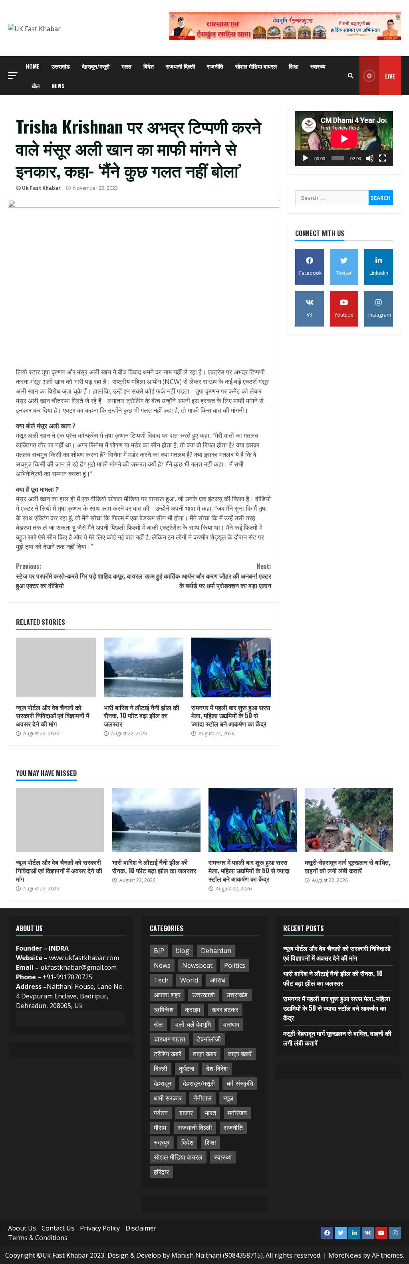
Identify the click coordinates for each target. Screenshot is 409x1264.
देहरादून (162, 1083)
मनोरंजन (237, 1112)
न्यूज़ (228, 1098)
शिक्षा (293, 66)
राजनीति (215, 66)
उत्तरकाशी (203, 994)
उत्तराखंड (61, 66)
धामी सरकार (168, 1098)
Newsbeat (197, 965)
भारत (126, 66)
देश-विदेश (217, 1068)
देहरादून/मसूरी (95, 66)
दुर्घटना (187, 1068)
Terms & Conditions (38, 1237)
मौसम (160, 1127)
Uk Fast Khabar (41, 188)
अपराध (217, 980)
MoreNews (344, 1255)
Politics (234, 965)
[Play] (306, 158)
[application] (344, 138)
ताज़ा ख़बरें (240, 1053)
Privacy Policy (100, 1228)
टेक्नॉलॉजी (209, 1039)
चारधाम (230, 1024)
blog (182, 950)
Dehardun (216, 950)
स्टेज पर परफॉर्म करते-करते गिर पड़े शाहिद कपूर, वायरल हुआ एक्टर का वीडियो (79, 575)
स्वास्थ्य (318, 66)
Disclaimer (141, 1228)
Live (390, 76)
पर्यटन (161, 1112)
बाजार (186, 1112)
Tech (161, 980)
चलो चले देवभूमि (193, 1024)
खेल (36, 85)
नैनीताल (202, 1098)
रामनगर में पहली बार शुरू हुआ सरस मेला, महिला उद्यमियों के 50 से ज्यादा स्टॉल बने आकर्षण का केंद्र (231, 667)
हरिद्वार (161, 1172)
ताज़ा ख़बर (204, 1053)
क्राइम (192, 1009)
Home (33, 66)
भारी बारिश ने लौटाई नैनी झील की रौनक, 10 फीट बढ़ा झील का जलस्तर (144, 667)
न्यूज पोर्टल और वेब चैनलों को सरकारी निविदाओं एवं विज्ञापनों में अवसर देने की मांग (56, 667)
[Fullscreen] (383, 158)
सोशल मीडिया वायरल (256, 66)
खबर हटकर (225, 1009)
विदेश (148, 66)
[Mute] (370, 158)
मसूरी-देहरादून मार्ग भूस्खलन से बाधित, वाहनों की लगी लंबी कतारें (349, 820)
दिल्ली (160, 1068)
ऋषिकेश (163, 1009)
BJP (159, 950)
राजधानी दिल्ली (180, 66)
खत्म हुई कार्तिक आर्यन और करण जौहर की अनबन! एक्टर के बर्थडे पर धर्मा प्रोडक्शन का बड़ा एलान (208, 575)
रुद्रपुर (162, 1142)
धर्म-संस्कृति (239, 1083)
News (58, 85)
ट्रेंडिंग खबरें (167, 1053)
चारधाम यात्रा (169, 1039)
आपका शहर (167, 994)
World (189, 980)
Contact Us (58, 1228)
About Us (22, 1228)
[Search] (350, 75)
